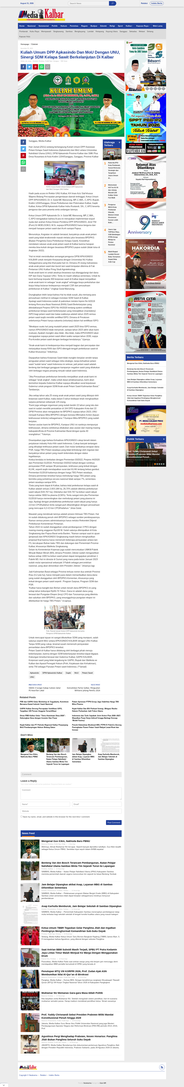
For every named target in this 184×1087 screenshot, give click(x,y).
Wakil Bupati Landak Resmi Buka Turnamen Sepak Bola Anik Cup (114, 257)
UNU (32, 677)
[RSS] (162, 1068)
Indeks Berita (54, 1075)
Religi (63, 844)
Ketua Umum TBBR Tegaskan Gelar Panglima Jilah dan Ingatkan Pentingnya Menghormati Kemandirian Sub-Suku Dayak (144, 398)
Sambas (50, 869)
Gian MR (103, 1083)
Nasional (44, 844)
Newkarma (87, 1083)
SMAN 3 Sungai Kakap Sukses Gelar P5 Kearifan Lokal (45, 688)
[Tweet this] (29, 67)
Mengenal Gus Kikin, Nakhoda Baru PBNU (65, 841)
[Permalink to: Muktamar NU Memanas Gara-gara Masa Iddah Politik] (30, 1001)
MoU (76, 673)
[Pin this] (35, 67)
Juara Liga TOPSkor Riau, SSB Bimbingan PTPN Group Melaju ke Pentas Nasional (114, 237)
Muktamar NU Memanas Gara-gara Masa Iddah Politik (72, 993)
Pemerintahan (51, 890)
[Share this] (23, 67)
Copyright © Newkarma (28, 1075)
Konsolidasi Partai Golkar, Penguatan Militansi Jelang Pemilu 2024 (83, 688)
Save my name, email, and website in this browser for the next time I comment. (56, 817)
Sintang (58, 934)
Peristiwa (41, 61)
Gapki (68, 673)
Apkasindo (34, 673)
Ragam (64, 1042)
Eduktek (35, 61)
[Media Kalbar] (41, 15)
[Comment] (47, 67)
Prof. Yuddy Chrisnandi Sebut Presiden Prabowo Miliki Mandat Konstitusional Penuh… (143, 454)
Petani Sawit (87, 673)
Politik (59, 1020)
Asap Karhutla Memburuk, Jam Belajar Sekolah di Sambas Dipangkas (109, 756)
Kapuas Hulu (45, 959)
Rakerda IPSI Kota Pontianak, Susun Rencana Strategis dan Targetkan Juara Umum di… (114, 170)
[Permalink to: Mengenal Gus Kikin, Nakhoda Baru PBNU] (32, 746)
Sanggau (56, 61)
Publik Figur (48, 61)
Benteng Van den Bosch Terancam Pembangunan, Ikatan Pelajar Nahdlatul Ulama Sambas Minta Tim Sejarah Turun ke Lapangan (57, 759)
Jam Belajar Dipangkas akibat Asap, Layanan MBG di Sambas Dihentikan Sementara (144, 381)
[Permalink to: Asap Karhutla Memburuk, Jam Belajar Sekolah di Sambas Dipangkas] (110, 746)
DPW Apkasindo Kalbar (52, 673)
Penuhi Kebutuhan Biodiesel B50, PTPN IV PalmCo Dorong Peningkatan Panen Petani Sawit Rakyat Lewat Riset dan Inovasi (96, 727)
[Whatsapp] (41, 67)
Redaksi (43, 1075)
